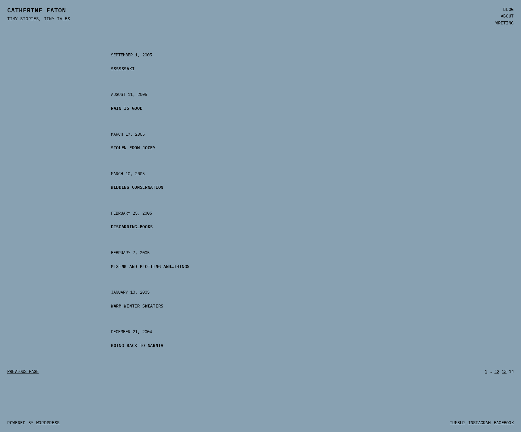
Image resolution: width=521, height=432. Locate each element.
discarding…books (132, 226)
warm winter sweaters (137, 305)
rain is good (126, 107)
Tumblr (457, 422)
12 (496, 371)
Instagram (479, 422)
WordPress (48, 422)
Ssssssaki (122, 68)
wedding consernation (137, 186)
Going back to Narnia (137, 345)
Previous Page (23, 371)
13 (504, 371)
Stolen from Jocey (133, 147)
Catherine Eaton (36, 9)
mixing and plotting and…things (150, 266)
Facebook (504, 422)
